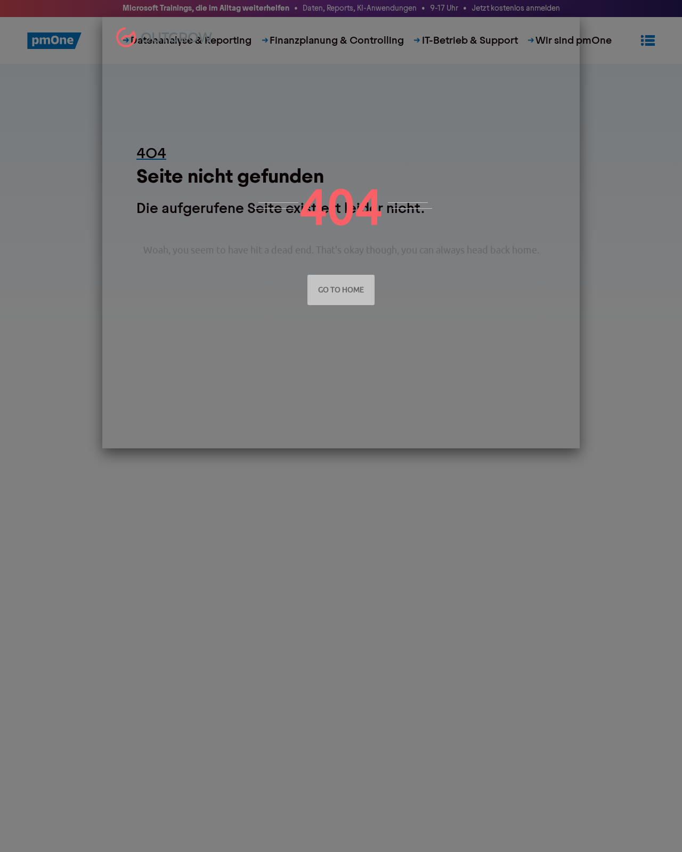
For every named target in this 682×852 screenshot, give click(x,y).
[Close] (569, 26)
